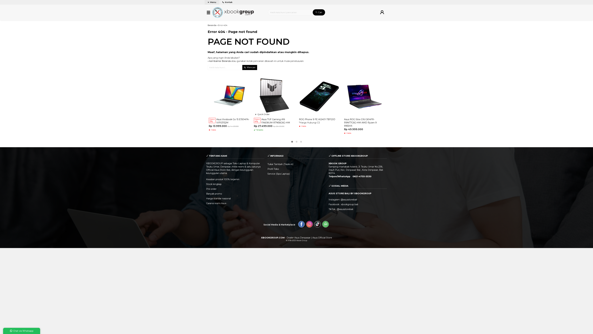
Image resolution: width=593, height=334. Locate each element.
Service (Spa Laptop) (278, 173)
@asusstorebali (349, 199)
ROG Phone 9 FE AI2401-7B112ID (317, 119)
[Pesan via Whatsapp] (256, 78)
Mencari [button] (250, 67)
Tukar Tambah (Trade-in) (280, 164)
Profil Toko (273, 169)
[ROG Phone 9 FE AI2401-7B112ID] (319, 95)
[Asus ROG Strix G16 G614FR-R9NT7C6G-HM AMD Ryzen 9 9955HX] (364, 95)
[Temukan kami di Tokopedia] (325, 224)
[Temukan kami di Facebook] (301, 224)
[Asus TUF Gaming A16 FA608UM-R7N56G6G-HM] (274, 95)
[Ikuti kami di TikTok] (317, 224)
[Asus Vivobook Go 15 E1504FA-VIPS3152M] (229, 95)
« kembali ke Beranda (219, 61)
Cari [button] (320, 12)
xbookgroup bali (349, 204)
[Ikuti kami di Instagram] (309, 224)
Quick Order (263, 114)
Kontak (228, 2)
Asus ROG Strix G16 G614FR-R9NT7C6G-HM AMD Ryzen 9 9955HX (360, 122)
